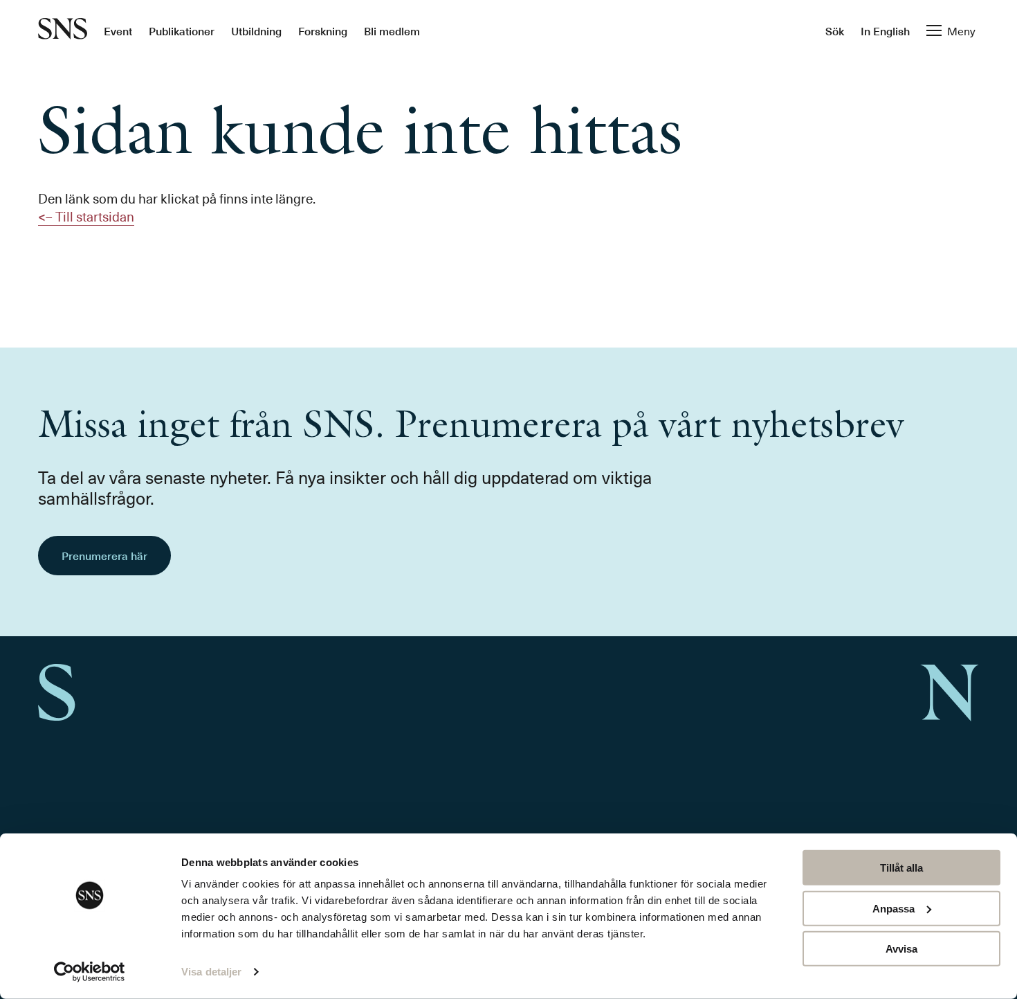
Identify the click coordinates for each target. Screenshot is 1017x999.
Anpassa (893, 908)
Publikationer (181, 30)
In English (885, 30)
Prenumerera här (104, 555)
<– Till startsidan (86, 216)
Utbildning (256, 30)
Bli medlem (392, 30)
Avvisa (901, 949)
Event (118, 30)
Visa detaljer (211, 972)
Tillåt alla (901, 868)
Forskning (322, 30)
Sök (834, 30)
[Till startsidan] (62, 30)
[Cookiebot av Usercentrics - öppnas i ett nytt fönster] (89, 972)
